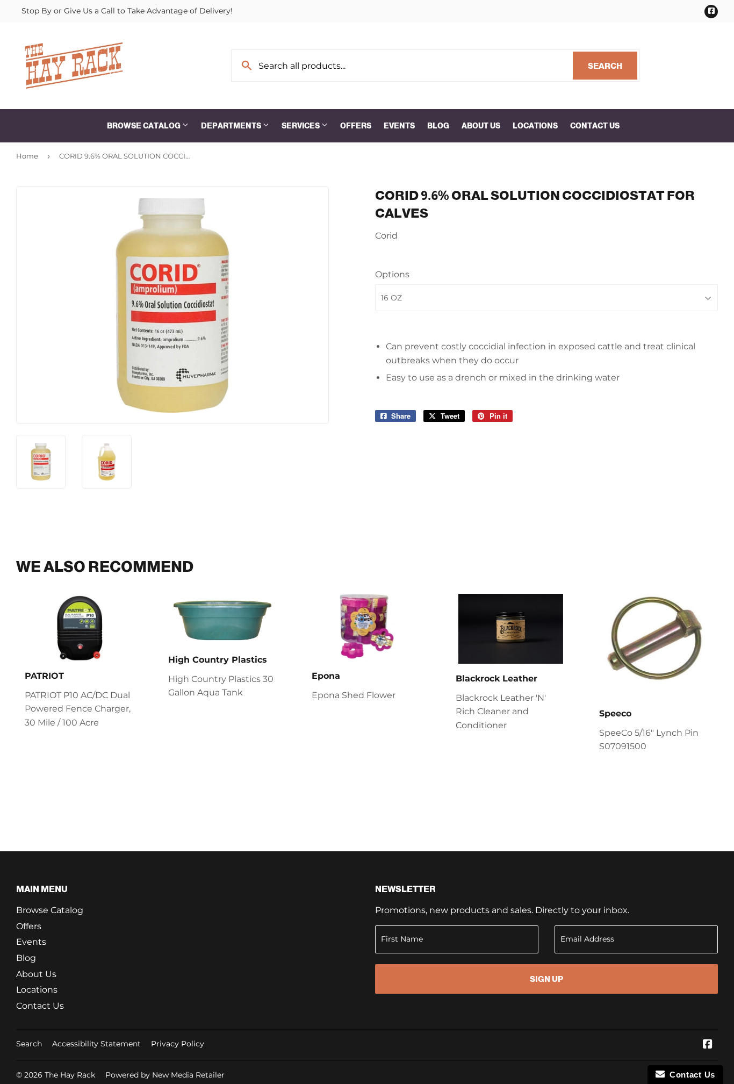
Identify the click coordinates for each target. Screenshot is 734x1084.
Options (392, 274)
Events (399, 125)
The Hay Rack (70, 1075)
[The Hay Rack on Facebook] (708, 1045)
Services (301, 125)
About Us (481, 125)
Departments (232, 125)
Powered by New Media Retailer (165, 1075)
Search (612, 65)
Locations (535, 125)
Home (27, 156)
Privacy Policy (177, 1043)
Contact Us (595, 125)
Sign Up (546, 979)
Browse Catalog (144, 125)
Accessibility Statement (96, 1043)
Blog (438, 125)
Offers (355, 125)
